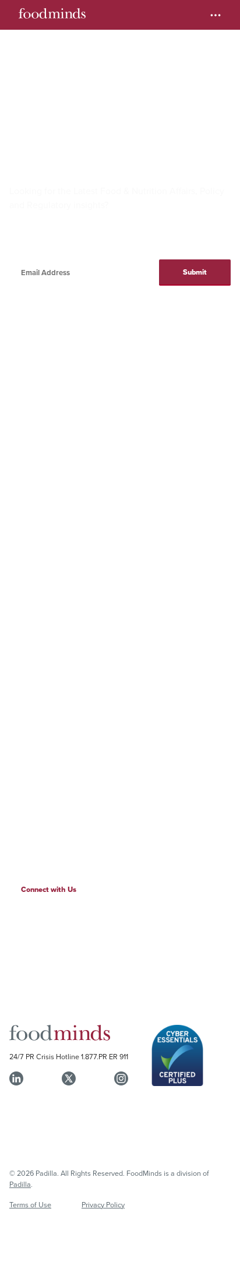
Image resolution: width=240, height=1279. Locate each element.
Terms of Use (30, 1204)
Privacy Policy (103, 1204)
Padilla (20, 1184)
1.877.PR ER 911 (104, 1056)
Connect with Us (48, 889)
